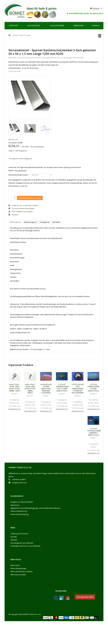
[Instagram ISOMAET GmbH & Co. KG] (67, 598)
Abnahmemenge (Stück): (18, 175)
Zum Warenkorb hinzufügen (30, 198)
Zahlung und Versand (19, 533)
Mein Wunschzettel (18, 574)
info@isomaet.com (19, 482)
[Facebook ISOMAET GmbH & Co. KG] (56, 598)
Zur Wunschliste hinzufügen (22, 208)
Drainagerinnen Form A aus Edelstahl (25, 546)
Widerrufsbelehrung (19, 511)
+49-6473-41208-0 (19, 479)
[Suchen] (9, 35)
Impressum (78, 25)
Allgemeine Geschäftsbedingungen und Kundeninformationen (35, 508)
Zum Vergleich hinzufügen (22, 211)
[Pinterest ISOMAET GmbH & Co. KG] (61, 598)
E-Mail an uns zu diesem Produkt (24, 205)
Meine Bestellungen (18, 568)
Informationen (15, 222)
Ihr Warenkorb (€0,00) (79, 13)
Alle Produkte (33, 25)
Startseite (13, 25)
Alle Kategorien (57, 25)
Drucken (14, 214)
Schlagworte (45, 222)
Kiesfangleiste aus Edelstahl (22, 543)
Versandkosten (39, 146)
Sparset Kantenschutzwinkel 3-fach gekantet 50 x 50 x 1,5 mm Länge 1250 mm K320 (50, 57)
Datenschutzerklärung (19, 514)
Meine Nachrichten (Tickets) (21, 571)
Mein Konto (97, 13)
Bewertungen (30, 222)
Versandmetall (20, 170)
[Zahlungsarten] (45, 617)
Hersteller (56, 222)
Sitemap (14, 540)
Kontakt (95, 25)
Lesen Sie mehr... (15, 71)
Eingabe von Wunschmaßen (22, 502)
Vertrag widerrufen (85, 597)
